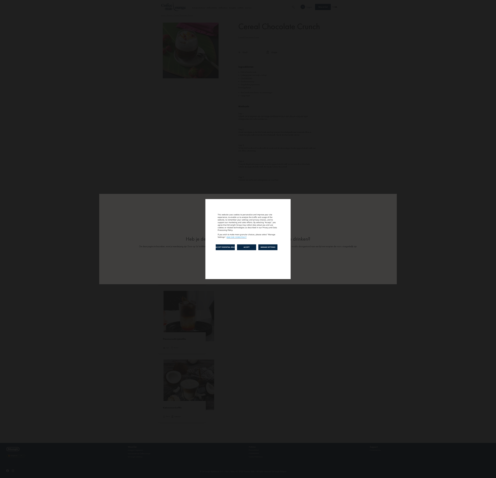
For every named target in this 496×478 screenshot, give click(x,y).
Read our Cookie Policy (237, 237)
